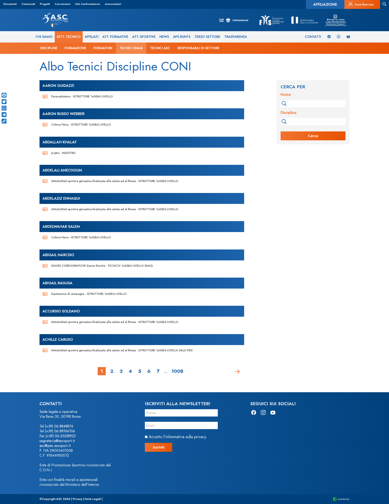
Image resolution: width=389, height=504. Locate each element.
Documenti (10, 4)
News (164, 36)
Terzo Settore (207, 36)
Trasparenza (235, 36)
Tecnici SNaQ (131, 48)
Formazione (75, 48)
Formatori (102, 48)
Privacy (77, 499)
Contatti (313, 36)
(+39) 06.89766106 (60, 431)
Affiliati (91, 36)
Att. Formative (115, 36)
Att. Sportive (143, 36)
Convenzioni (62, 4)
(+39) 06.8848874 (59, 426)
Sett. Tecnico (69, 36)
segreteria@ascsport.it (57, 440)
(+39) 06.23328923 (61, 436)
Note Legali (93, 499)
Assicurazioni (113, 4)
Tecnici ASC (160, 48)
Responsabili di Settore (198, 48)
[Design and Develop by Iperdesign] (341, 499)
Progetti (45, 4)
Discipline (48, 48)
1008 (177, 371)
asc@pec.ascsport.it (55, 445)
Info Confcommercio (87, 4)
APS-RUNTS (181, 36)
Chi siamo (44, 36)
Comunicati (28, 4)
